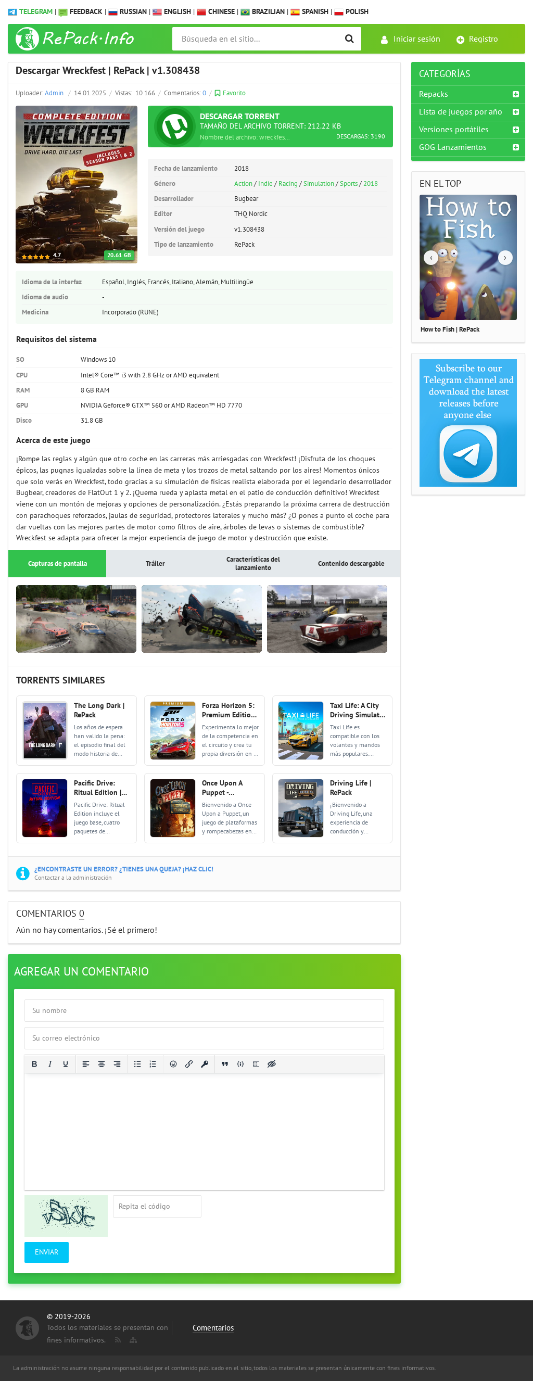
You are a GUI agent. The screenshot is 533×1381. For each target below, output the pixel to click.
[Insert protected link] (204, 1064)
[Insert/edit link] (189, 1064)
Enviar (46, 1252)
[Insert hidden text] (272, 1064)
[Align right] (117, 1064)
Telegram (36, 11)
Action (243, 184)
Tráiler (155, 564)
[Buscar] (349, 38)
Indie (265, 184)
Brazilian (267, 11)
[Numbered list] (153, 1064)
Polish (356, 11)
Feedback (86, 11)
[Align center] (101, 1064)
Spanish (314, 11)
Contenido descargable (351, 564)
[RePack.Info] (76, 38)
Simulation (318, 184)
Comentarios (213, 1328)
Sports (349, 184)
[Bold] (34, 1064)
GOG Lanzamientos (453, 147)
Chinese (220, 11)
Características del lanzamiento (253, 563)
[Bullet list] (137, 1064)
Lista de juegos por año (460, 112)
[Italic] (50, 1064)
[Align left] (86, 1064)
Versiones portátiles (454, 129)
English (176, 11)
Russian (132, 11)
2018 (370, 184)
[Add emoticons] (173, 1064)
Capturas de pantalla (57, 564)
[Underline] (65, 1064)
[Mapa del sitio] (132, 1338)
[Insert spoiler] (256, 1064)
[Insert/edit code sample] (240, 1064)
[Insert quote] (225, 1064)
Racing (288, 184)
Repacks (433, 94)
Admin (54, 93)
